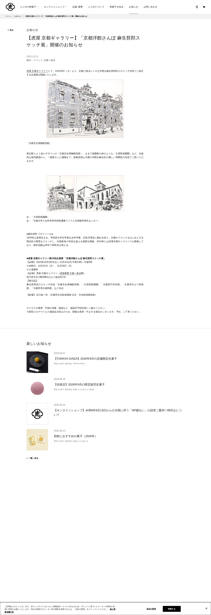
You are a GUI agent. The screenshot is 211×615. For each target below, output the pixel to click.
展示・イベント (35, 60)
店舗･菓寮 (77, 7)
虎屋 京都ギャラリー (37, 71)
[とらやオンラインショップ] (10, 7)
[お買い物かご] (203, 6)
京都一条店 (49, 60)
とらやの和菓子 (28, 7)
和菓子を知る (116, 7)
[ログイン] (196, 6)
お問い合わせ (150, 7)
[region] (105, 608)
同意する (172, 609)
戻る (12, 30)
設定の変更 (151, 609)
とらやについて (96, 7)
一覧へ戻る (33, 458)
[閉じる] (206, 608)
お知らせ (133, 7)
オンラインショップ (54, 7)
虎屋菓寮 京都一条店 (70, 273)
